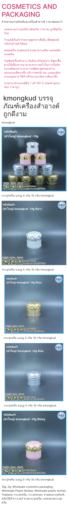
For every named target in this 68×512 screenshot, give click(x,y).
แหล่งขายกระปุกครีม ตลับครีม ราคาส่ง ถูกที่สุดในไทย (33, 31)
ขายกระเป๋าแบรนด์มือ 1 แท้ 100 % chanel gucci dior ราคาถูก (32, 85)
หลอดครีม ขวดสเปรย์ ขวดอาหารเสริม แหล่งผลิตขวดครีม (32, 52)
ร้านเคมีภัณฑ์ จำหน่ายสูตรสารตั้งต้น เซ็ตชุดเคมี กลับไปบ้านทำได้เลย (31, 41)
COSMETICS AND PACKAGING (29, 10)
